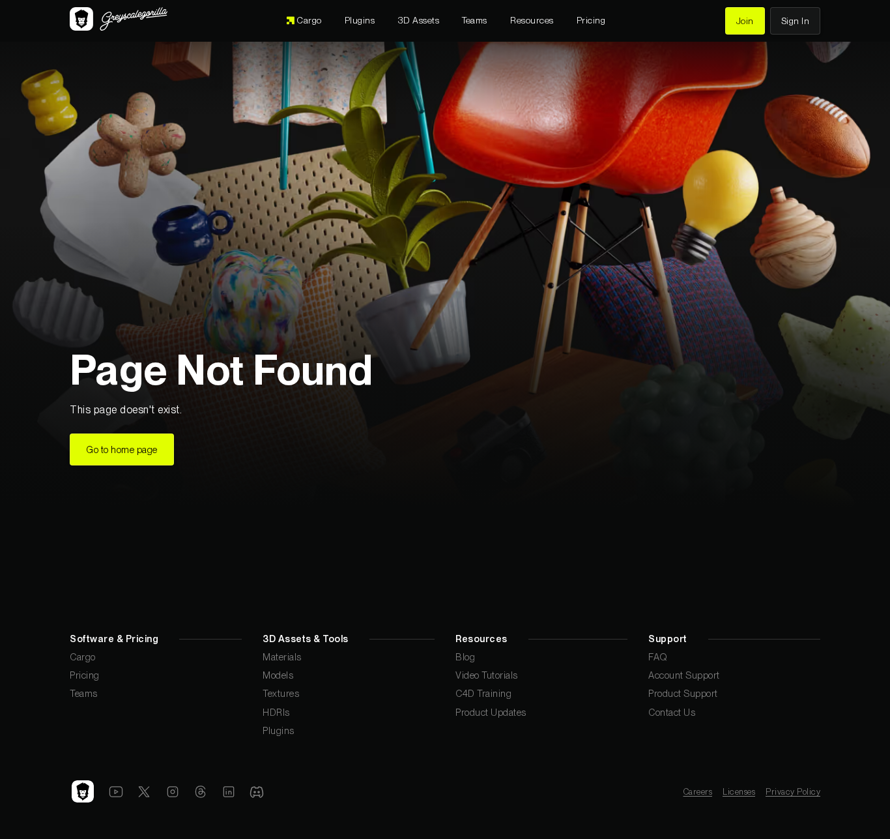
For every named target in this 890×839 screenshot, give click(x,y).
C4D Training (483, 693)
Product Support (683, 693)
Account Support (684, 675)
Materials (282, 656)
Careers (698, 792)
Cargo (83, 656)
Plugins (278, 730)
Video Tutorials (486, 675)
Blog (465, 656)
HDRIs (276, 712)
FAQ (658, 656)
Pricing (85, 675)
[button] (419, 21)
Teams (84, 693)
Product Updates (490, 712)
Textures (281, 693)
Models (278, 675)
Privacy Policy (793, 792)
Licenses (739, 792)
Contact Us (671, 712)
